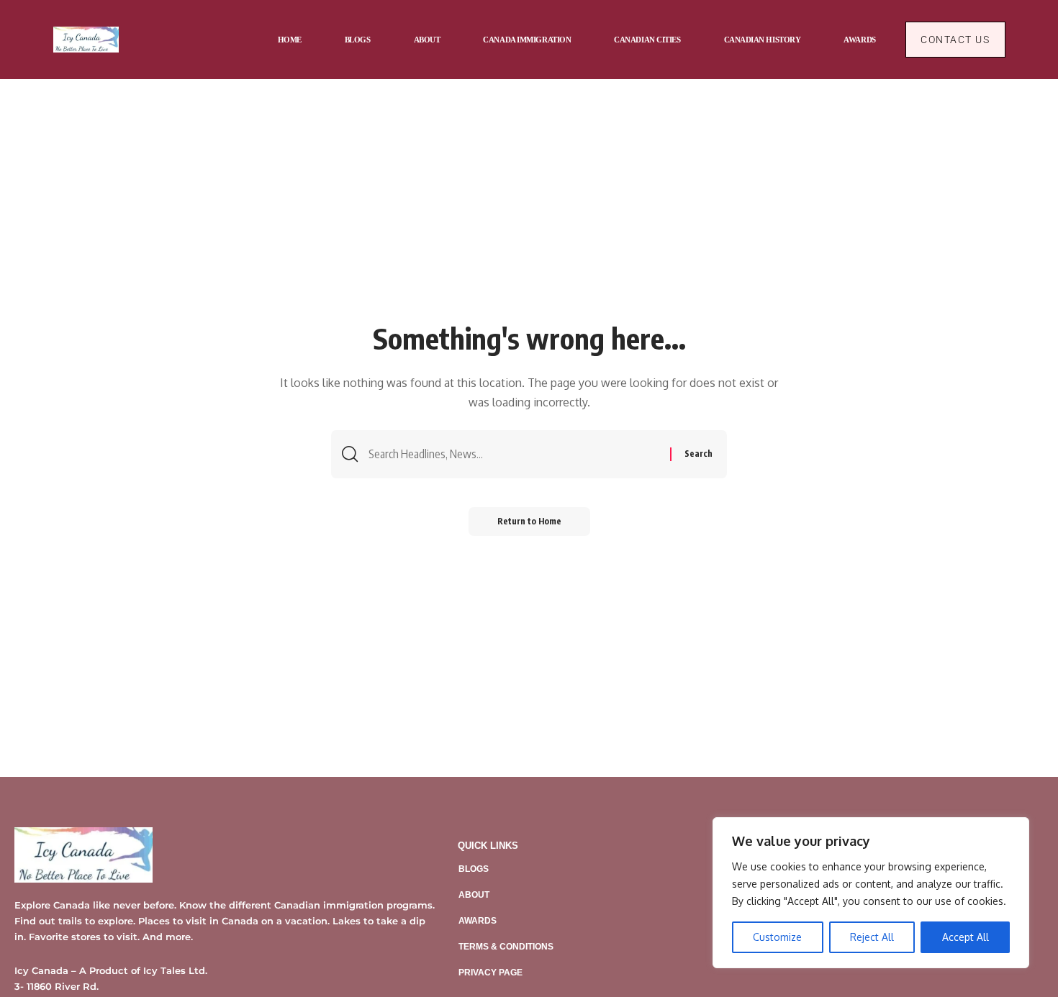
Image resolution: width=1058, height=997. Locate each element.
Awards (477, 921)
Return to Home (529, 521)
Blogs (473, 869)
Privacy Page (490, 973)
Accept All (965, 937)
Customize (777, 937)
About (473, 895)
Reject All (872, 937)
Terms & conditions (505, 947)
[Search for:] (514, 454)
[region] (871, 892)
